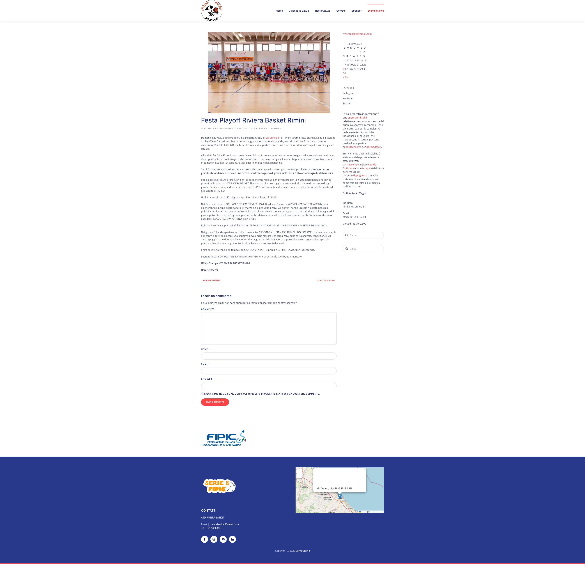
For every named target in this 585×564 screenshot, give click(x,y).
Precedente (213, 280)
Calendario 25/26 (299, 10)
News (277, 128)
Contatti (341, 10)
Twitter (347, 103)
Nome (205, 349)
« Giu (346, 77)
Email (205, 364)
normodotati (373, 147)
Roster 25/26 (322, 10)
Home (279, 10)
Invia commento (215, 402)
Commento (208, 309)
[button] (340, 496)
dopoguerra (360, 175)
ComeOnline (303, 550)
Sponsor (357, 10)
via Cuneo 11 (273, 137)
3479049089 (214, 528)
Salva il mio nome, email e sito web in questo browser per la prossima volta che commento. (262, 394)
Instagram (349, 93)
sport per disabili (357, 117)
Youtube (348, 98)
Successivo (324, 280)
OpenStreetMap (376, 511)
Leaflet (364, 511)
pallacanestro (353, 147)
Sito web (206, 379)
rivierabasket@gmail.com (357, 33)
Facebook (348, 88)
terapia (366, 168)
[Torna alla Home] (211, 10)
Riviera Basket (224, 128)
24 (344, 69)
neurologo (353, 164)
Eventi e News (376, 10)
